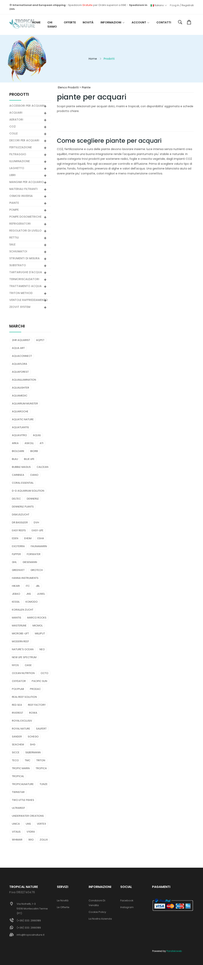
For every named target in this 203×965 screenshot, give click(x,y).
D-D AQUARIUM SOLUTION (28, 491)
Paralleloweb (174, 951)
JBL (38, 586)
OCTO (44, 673)
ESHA (40, 538)
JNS (28, 594)
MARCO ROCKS (36, 617)
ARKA (15, 443)
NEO (42, 649)
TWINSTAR (18, 792)
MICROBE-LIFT (20, 633)
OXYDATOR (19, 681)
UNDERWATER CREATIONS (28, 816)
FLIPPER (16, 554)
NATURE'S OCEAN (23, 649)
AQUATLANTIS (20, 427)
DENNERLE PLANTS (23, 506)
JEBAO (16, 594)
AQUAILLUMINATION (24, 380)
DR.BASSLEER (20, 522)
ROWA (33, 713)
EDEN (15, 538)
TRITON (40, 760)
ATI (41, 443)
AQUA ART (18, 348)
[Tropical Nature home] (22, 24)
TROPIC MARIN (21, 768)
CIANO (34, 475)
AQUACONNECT (22, 356)
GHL (14, 562)
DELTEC (16, 499)
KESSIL (16, 602)
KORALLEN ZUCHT (22, 610)
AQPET (40, 340)
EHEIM (28, 538)
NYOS (15, 665)
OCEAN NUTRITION (23, 673)
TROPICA (41, 768)
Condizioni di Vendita (97, 903)
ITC (28, 586)
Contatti (163, 22)
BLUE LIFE (29, 459)
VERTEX (41, 824)
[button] (180, 22)
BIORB (34, 451)
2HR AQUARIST (21, 340)
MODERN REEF (20, 641)
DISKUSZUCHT (20, 514)
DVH (36, 522)
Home (36, 22)
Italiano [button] (159, 5)
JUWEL (41, 594)
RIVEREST (17, 713)
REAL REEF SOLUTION (24, 697)
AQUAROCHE (20, 411)
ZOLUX (44, 840)
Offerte (70, 22)
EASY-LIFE (37, 530)
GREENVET (18, 570)
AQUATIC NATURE (23, 419)
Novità (88, 22)
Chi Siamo (52, 24)
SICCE (15, 752)
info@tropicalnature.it (30, 935)
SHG (32, 744)
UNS (28, 824)
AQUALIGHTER (20, 388)
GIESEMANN (30, 562)
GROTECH (37, 570)
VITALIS (16, 832)
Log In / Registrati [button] (183, 5)
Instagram (127, 907)
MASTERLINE (19, 625)
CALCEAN (42, 467)
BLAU (15, 459)
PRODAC (35, 689)
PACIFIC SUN (39, 681)
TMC (27, 760)
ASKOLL (29, 443)
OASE (28, 665)
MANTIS (16, 617)
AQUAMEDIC (19, 395)
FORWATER (33, 554)
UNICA (16, 824)
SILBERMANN (33, 752)
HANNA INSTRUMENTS (25, 578)
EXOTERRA (18, 546)
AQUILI (37, 435)
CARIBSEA (18, 475)
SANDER (17, 736)
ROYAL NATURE (21, 728)
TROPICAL (18, 776)
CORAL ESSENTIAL (23, 483)
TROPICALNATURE (23, 784)
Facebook (126, 900)
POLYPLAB (18, 689)
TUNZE (44, 784)
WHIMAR (17, 840)
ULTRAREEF (18, 808)
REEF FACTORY (37, 705)
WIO (31, 840)
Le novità (62, 900)
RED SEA (17, 705)
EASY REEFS (19, 530)
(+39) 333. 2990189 (29, 920)
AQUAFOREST (20, 372)
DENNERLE (33, 499)
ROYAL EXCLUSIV (22, 721)
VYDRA (31, 832)
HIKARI (16, 586)
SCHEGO (33, 736)
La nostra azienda (100, 919)
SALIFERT (41, 728)
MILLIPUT (40, 633)
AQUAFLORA (19, 364)
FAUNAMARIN (39, 546)
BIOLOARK (18, 451)
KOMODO (32, 602)
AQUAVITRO (19, 435)
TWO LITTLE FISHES (23, 800)
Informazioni (111, 22)
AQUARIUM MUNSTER (25, 403)
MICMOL (38, 625)
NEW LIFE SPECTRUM (24, 657)
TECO (15, 760)
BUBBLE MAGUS (21, 467)
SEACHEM (18, 744)
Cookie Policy (97, 912)
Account (139, 22)
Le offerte (63, 907)
